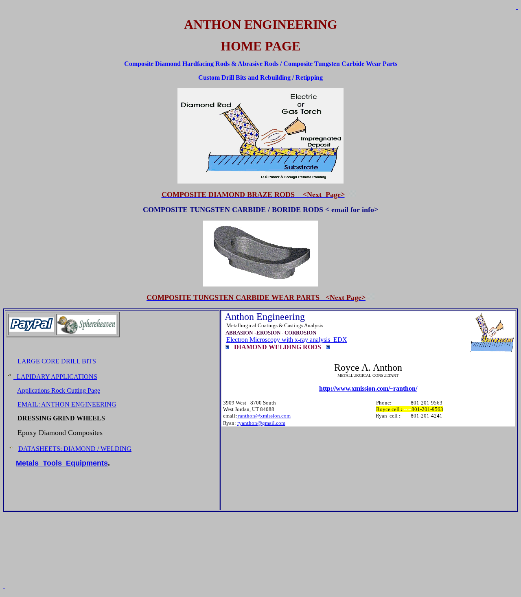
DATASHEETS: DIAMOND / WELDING (74, 448)
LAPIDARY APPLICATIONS (55, 376)
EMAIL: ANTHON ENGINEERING (67, 404)
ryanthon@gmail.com (261, 423)
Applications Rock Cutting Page (58, 390)
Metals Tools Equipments (62, 463)
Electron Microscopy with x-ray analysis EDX (286, 339)
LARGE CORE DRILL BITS (57, 361)
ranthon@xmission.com (264, 416)
